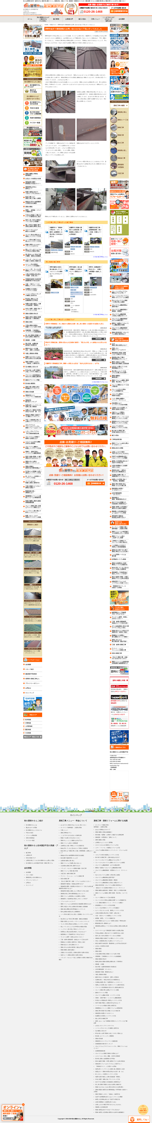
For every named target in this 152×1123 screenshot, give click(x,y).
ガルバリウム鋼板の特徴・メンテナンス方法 (107, 995)
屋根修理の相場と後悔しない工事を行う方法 (119, 353)
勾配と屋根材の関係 (31, 353)
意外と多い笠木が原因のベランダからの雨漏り (33, 220)
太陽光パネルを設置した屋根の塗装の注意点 (119, 408)
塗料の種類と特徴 (119, 680)
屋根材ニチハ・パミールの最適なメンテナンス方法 (120, 417)
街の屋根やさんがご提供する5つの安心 (43, 19)
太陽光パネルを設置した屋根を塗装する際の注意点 (75, 952)
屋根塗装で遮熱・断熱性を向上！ (104, 972)
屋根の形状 (28, 322)
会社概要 (122, 19)
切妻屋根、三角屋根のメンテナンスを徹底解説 (33, 331)
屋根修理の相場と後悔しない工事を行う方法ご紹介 (75, 891)
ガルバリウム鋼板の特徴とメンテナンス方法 (33, 447)
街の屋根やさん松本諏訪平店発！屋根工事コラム (39, 863)
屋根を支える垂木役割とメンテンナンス (32, 462)
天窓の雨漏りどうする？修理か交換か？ (33, 486)
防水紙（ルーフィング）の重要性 (104, 1036)
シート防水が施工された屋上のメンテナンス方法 (33, 240)
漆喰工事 (121, 127)
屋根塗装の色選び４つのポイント (117, 489)
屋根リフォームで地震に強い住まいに (71, 863)
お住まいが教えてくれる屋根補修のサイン (119, 367)
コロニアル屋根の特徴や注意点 (117, 394)
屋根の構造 (28, 206)
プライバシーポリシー (32, 683)
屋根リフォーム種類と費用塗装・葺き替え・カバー (120, 381)
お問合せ (28, 688)
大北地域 (28, 733)
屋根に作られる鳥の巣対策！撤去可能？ (119, 640)
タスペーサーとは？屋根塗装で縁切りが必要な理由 (109, 930)
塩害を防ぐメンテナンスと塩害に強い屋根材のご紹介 (110, 1069)
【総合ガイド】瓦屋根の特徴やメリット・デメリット (110, 887)
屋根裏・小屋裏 (30, 340)
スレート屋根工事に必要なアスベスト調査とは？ (33, 506)
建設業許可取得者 (31, 674)
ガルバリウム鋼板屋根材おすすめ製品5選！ (119, 319)
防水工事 (121, 143)
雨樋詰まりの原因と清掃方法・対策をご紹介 (73, 942)
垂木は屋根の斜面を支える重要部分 (70, 911)
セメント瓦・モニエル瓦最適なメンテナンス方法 (33, 269)
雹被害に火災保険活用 (101, 1107)
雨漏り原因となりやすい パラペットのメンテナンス (75, 921)
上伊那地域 (28, 726)
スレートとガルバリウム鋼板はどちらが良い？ (119, 292)
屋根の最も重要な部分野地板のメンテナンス (32, 387)
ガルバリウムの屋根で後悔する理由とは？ (32, 437)
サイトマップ (29, 693)
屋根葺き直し (122, 150)
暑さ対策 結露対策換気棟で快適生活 (31, 344)
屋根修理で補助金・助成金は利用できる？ (119, 516)
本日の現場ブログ (31, 858)
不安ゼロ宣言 (29, 832)
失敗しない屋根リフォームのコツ (119, 348)
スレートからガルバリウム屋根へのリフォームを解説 (120, 296)
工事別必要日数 (117, 439)
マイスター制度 (30, 840)
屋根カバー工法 (123, 120)
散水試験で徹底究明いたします (69, 858)
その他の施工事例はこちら (100, 256)
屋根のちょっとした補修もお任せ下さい (72, 840)
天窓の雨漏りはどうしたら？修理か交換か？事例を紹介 (110, 920)
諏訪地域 (28, 729)
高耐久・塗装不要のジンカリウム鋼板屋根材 (33, 452)
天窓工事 (121, 173)
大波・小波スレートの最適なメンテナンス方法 (33, 284)
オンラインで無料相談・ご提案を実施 (71, 827)
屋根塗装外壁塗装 (121, 166)
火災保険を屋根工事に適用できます (70, 865)
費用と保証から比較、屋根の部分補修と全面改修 (120, 362)
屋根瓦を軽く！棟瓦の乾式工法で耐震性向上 (119, 470)
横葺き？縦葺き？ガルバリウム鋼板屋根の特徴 (120, 324)
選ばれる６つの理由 (31, 827)
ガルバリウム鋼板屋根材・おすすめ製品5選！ (108, 865)
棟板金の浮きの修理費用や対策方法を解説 (33, 202)
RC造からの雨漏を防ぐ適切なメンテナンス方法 (108, 1000)
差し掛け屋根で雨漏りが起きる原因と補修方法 (108, 1084)
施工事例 (56, 19)
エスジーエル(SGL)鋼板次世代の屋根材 (32, 442)
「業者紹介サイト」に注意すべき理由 (119, 586)
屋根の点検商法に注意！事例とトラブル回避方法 (119, 563)
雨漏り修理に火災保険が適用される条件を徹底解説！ (110, 1112)
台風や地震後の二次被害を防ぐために (119, 466)
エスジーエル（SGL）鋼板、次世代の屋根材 (107, 1056)
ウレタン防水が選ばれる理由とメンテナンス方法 (33, 235)
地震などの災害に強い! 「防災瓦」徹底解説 (119, 480)
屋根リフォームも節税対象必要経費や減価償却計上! (120, 662)
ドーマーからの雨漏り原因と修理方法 (32, 481)
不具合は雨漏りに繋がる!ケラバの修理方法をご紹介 (109, 933)
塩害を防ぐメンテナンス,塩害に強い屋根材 (33, 405)
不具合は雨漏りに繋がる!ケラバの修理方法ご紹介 (33, 215)
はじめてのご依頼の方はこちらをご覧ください (73, 825)
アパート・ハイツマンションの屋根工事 (119, 649)
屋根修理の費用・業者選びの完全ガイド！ (33, 182)
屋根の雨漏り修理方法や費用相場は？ (33, 467)
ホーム (30, 19)
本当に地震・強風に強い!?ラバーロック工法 (107, 1079)
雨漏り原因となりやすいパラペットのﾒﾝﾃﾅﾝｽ (33, 245)
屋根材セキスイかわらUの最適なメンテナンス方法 (120, 422)
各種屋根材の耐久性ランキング (104, 1043)
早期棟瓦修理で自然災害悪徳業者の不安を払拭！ (33, 279)
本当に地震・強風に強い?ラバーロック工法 (33, 309)
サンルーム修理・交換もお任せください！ (119, 617)
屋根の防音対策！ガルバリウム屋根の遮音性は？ (120, 333)
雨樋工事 (121, 135)
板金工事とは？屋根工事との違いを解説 (33, 197)
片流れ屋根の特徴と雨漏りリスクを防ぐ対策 (33, 326)
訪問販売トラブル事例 (119, 559)
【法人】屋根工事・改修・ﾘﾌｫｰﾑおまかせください (120, 657)
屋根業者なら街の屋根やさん (34, 877)
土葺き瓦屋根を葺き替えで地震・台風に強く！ (33, 274)
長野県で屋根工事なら (32, 678)
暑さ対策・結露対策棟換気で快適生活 (105, 966)
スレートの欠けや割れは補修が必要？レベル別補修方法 (110, 900)
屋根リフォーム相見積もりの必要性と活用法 (73, 896)
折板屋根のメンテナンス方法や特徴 (105, 905)
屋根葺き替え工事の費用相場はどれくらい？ (119, 358)
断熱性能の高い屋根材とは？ (30, 491)
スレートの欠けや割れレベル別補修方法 (119, 390)
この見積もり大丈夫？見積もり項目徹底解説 (119, 546)
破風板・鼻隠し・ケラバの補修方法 (105, 918)
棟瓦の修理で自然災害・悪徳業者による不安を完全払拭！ (111, 943)
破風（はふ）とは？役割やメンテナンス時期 (33, 516)
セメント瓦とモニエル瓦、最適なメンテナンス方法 (109, 910)
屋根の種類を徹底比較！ (116, 376)
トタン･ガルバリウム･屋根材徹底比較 (32, 432)
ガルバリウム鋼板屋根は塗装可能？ (119, 305)
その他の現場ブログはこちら (100, 382)
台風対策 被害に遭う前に (68, 860)
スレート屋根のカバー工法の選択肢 (120, 385)
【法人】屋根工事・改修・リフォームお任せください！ (76, 881)
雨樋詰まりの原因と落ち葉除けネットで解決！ (120, 636)
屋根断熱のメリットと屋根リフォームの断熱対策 (33, 496)
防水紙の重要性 (30, 383)
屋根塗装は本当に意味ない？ (31, 187)
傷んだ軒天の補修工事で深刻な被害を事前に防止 (33, 225)
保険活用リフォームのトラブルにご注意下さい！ (108, 1063)
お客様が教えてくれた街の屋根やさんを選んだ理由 (40, 860)
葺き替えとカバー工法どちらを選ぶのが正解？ (119, 371)
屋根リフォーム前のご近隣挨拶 (69, 843)
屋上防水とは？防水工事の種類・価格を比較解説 (33, 255)
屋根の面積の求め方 (31, 313)
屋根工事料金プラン (66, 832)
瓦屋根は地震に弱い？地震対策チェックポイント (120, 475)
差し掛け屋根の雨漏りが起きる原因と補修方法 (33, 335)
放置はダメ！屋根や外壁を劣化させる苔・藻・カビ (109, 1071)
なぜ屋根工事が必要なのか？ (119, 344)
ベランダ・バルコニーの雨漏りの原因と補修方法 (33, 260)
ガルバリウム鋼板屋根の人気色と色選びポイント (108, 882)
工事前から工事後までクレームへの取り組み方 (119, 541)
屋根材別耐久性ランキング (31, 400)
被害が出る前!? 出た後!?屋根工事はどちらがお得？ (120, 550)
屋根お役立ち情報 (117, 448)
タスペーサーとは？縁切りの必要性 (31, 230)
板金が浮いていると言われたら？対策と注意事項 (120, 568)
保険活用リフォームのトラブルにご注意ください (120, 582)
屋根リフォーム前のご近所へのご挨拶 (118, 536)
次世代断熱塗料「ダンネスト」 (117, 493)
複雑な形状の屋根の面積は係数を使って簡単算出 (108, 961)
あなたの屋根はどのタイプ (102, 829)
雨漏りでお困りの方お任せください (70, 838)
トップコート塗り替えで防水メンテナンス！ (33, 511)
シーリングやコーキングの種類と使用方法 (33, 294)
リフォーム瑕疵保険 (31, 835)
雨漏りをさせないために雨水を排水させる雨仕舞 (33, 357)
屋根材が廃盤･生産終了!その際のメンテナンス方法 (109, 938)
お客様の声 (69, 19)
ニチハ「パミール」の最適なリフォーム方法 (107, 847)
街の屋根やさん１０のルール (34, 830)
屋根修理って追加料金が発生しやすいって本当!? (119, 573)
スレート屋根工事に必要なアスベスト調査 (107, 990)
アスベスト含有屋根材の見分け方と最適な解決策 (33, 375)
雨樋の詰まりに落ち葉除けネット (70, 944)
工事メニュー (95, 19)
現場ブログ (53, 24)
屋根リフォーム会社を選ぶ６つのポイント (120, 444)
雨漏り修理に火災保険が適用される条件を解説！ (119, 507)
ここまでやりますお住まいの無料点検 (109, 19)
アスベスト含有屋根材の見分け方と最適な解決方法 (109, 987)
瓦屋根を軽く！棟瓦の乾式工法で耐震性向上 (107, 979)
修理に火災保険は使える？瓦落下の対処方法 (120, 461)
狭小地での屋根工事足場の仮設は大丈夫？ (119, 431)
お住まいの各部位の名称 (33, 178)
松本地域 (28, 719)
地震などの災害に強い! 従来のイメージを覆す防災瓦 (109, 985)
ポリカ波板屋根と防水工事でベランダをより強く (120, 626)
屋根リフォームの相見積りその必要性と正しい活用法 (120, 532)
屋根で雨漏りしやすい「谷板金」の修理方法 (32, 362)
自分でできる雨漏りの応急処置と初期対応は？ (119, 502)
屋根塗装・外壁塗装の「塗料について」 (106, 837)
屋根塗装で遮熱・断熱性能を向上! (119, 498)
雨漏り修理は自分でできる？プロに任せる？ (33, 192)
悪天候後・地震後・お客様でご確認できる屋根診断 (109, 834)
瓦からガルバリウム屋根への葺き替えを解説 (119, 301)
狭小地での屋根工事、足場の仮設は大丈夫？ (107, 857)
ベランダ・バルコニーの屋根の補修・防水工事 (73, 868)
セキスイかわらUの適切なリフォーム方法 (106, 845)
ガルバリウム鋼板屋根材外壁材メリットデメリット (120, 328)
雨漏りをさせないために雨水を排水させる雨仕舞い (109, 1087)
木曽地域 (28, 723)
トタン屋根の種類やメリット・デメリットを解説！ (109, 902)
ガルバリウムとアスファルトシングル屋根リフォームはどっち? (33, 426)
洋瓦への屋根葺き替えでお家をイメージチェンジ (33, 420)
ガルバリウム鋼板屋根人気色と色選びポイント (119, 314)
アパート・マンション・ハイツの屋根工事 (72, 876)
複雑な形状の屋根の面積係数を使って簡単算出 (33, 317)
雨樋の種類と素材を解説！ (68, 950)
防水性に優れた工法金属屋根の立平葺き (31, 299)
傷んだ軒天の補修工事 (101, 1018)
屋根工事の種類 (119, 105)
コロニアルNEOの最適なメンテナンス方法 (119, 426)
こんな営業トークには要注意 (119, 555)
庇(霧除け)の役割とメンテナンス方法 (31, 289)
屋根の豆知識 (29, 392)
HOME (46, 24)
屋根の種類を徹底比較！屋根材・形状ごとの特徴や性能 (110, 890)
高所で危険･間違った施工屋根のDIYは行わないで (33, 457)
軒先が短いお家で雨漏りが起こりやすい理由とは (33, 370)
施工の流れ (82, 19)
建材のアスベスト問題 (32, 380)
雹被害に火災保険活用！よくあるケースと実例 (119, 512)
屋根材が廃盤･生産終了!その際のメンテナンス (33, 415)
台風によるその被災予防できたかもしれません (120, 452)
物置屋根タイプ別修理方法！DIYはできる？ (119, 613)
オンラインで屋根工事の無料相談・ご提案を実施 (119, 527)
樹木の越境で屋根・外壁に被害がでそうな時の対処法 (120, 577)
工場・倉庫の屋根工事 (119, 644)
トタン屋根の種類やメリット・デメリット (119, 399)
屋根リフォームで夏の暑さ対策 (69, 871)
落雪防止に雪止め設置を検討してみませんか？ (73, 931)
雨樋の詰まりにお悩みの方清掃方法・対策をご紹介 (120, 631)
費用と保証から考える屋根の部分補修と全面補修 (74, 906)
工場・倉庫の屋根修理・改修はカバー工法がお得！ (120, 622)
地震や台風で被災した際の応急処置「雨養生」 (33, 304)
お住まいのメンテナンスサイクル (104, 1025)
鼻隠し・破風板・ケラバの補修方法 (33, 210)
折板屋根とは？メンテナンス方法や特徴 (119, 403)
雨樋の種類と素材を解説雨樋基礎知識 (33, 501)
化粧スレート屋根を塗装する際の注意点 (118, 413)
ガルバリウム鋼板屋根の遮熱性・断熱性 (119, 310)
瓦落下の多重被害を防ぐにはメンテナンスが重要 (119, 457)
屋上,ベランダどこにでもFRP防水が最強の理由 (33, 250)
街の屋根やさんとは (31, 825)
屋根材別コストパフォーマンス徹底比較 (33, 395)
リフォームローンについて (68, 901)
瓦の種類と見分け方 (31, 366)
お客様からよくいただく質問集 (104, 842)
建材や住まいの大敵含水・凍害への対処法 (32, 349)
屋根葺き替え (122, 112)
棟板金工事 (121, 158)
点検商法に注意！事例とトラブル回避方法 (72, 845)
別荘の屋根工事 (117, 653)
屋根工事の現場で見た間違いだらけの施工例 (119, 484)
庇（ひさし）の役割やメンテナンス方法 (33, 477)
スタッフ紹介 (29, 669)
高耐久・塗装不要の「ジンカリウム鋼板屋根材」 (108, 997)
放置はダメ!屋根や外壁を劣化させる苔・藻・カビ (33, 410)
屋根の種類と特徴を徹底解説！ (31, 174)
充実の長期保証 (30, 838)
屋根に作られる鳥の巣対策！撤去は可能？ (72, 947)
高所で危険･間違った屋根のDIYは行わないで (107, 1003)
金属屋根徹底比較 (100, 1051)
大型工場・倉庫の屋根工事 (68, 873)
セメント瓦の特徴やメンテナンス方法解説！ (33, 265)
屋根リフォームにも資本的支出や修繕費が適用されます (76, 904)
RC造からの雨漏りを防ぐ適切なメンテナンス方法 (33, 472)
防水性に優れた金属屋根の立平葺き (105, 1058)
